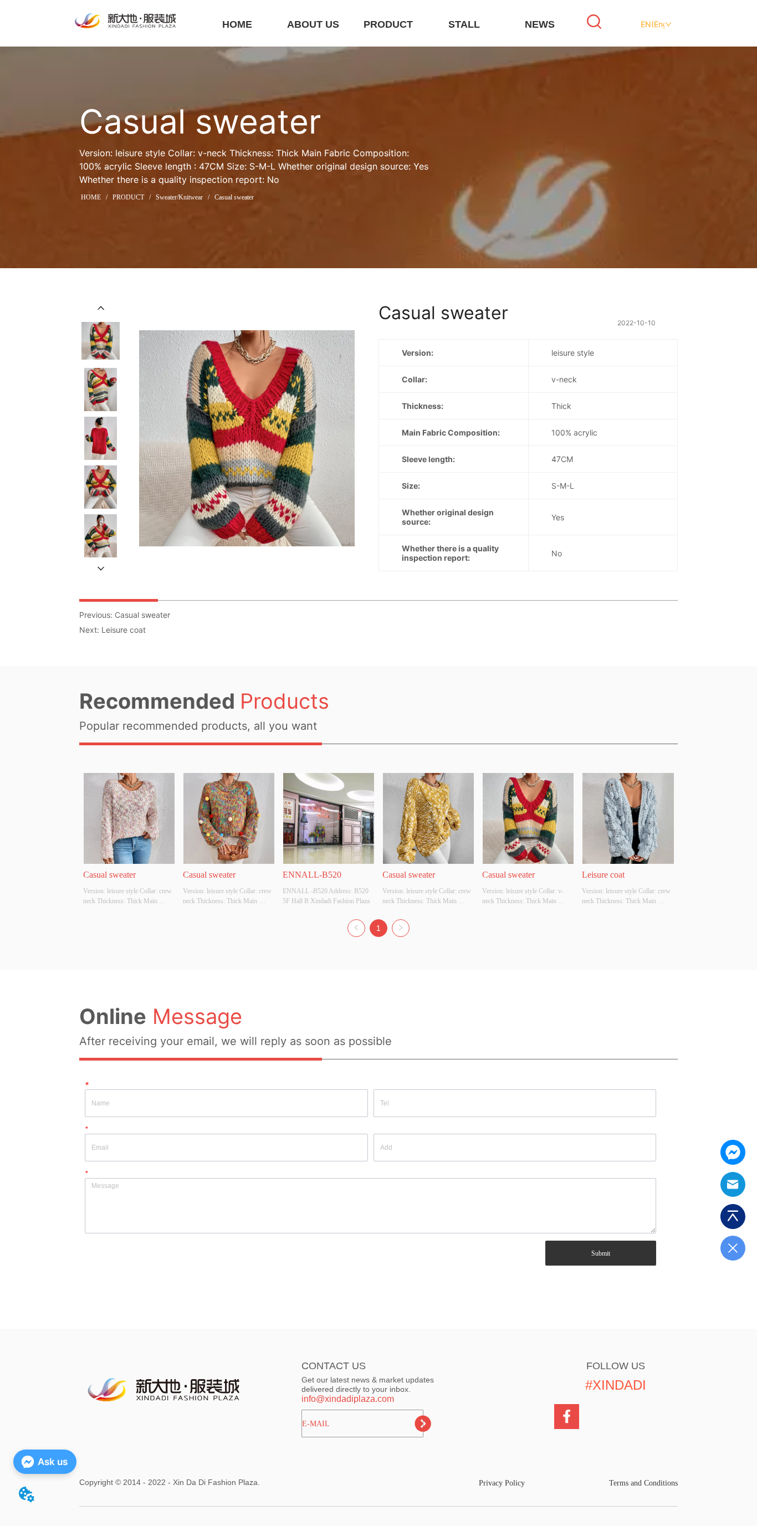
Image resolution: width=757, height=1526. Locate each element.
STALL (464, 24)
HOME (237, 24)
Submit (600, 1253)
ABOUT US (313, 24)
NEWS (540, 24)
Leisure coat (123, 629)
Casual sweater (234, 197)
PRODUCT (388, 24)
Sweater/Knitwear (179, 197)
